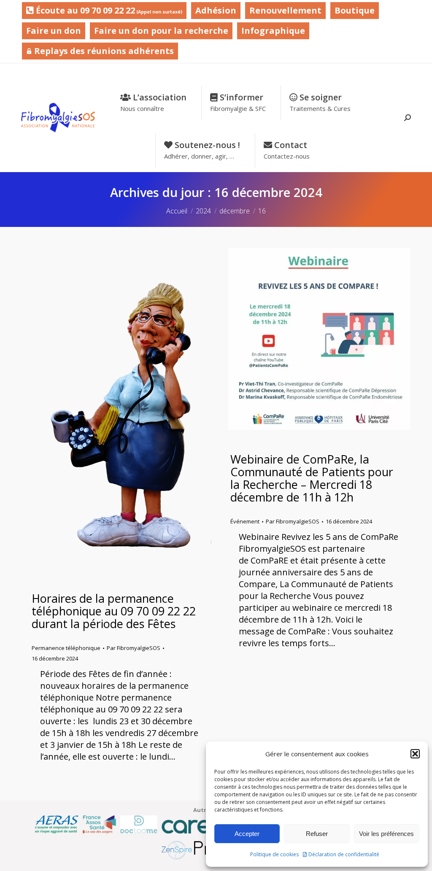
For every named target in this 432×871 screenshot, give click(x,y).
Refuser (317, 833)
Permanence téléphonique (66, 648)
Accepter (247, 833)
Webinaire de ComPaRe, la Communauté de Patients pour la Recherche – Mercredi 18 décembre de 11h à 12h (311, 478)
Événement (244, 521)
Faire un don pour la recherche (161, 30)
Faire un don (53, 30)
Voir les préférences (386, 833)
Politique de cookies (274, 854)
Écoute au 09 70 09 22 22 (108, 10)
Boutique (355, 10)
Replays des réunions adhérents (103, 51)
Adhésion (215, 10)
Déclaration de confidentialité (343, 854)
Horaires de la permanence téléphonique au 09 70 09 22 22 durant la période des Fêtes (114, 611)
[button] (415, 754)
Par (133, 648)
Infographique (273, 30)
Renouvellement (285, 10)
